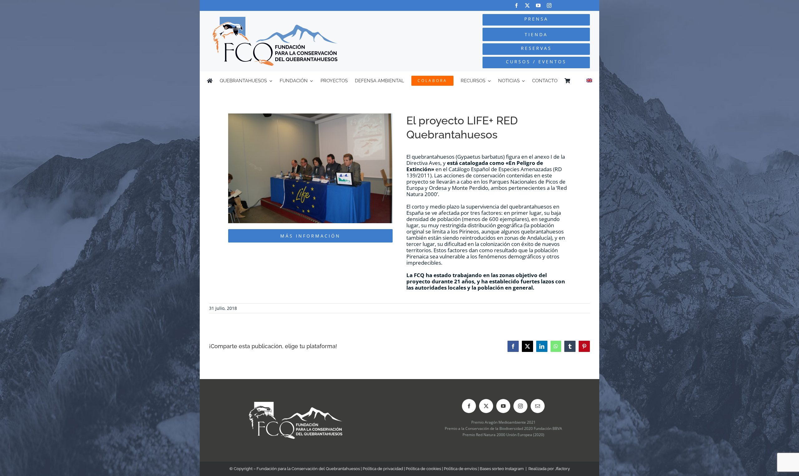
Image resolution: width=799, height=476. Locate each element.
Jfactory (562, 468)
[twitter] (527, 5)
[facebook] (516, 5)
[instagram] (549, 5)
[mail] (538, 406)
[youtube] (538, 5)
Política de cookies (423, 468)
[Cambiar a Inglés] (589, 80)
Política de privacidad (383, 468)
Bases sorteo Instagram (502, 468)
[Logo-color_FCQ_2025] (275, 19)
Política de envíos (460, 468)
